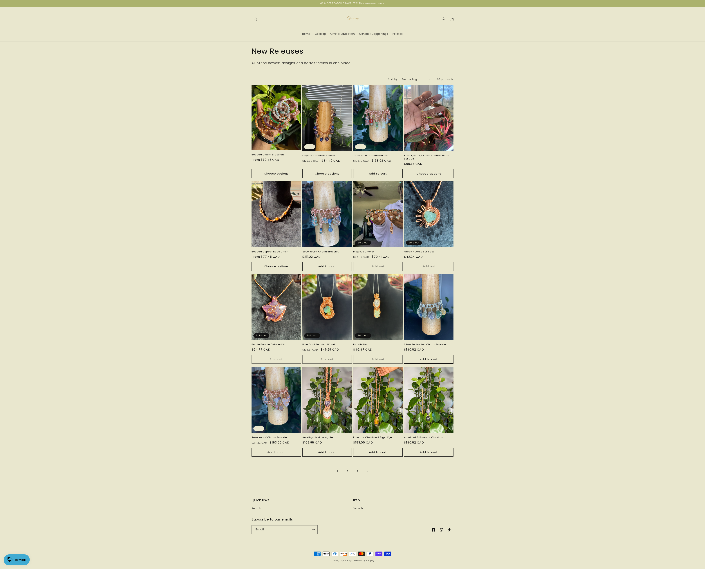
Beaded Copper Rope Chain (270, 251)
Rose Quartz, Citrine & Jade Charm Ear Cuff (426, 157)
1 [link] (337, 471)
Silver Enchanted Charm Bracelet (425, 344)
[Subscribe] (313, 529)
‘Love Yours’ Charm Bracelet (371, 155)
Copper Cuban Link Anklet (319, 155)
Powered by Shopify (363, 560)
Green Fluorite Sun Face (419, 251)
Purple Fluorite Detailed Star (270, 344)
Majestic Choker (363, 251)
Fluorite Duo (360, 344)
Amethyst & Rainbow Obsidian (423, 437)
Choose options (276, 173)
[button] (256, 19)
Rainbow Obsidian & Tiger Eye (372, 437)
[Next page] (367, 472)
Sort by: (393, 79)
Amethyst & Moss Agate (317, 437)
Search (256, 508)
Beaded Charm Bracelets (268, 154)
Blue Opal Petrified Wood (318, 344)
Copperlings (346, 560)
